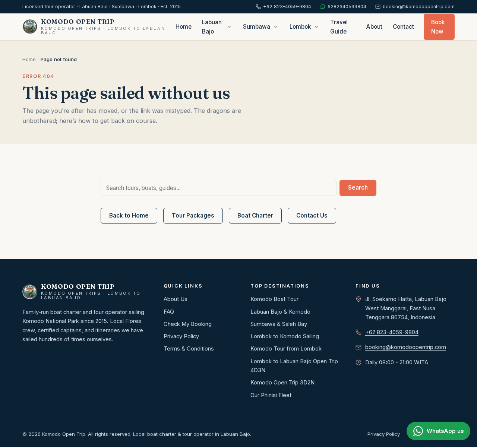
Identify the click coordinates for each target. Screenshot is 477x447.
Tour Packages (193, 215)
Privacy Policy (181, 336)
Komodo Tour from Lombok (286, 348)
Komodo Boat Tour (274, 299)
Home (184, 26)
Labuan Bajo (212, 27)
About (374, 26)
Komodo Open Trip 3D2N (282, 382)
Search (358, 187)
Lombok (300, 26)
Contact (403, 26)
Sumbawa (256, 26)
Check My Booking (188, 324)
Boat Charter (255, 215)
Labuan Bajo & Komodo (280, 311)
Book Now (438, 27)
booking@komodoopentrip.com (405, 347)
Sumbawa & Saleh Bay (278, 324)
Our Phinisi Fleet (270, 395)
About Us (175, 299)
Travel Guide (339, 27)
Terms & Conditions (189, 348)
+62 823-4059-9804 (391, 332)
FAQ (169, 311)
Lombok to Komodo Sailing (284, 336)
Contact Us (312, 215)
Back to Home (129, 215)
